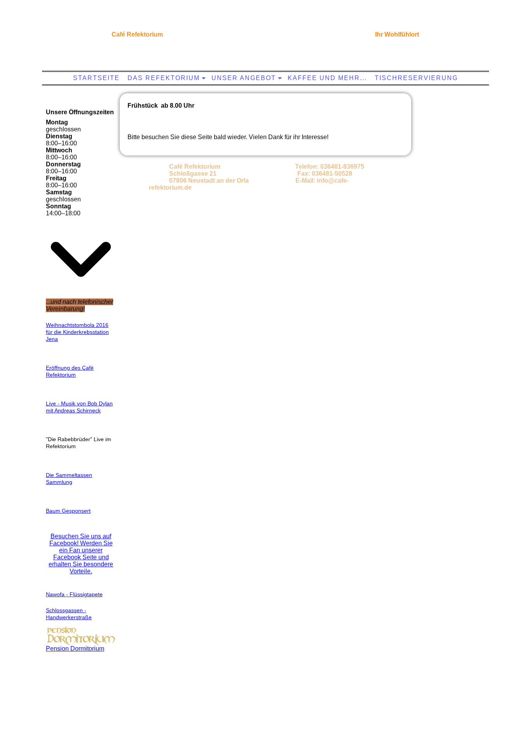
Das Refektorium (164, 78)
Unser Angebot (243, 78)
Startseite (96, 78)
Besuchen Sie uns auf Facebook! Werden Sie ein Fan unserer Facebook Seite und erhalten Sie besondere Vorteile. (81, 553)
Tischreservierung (416, 78)
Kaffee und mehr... (327, 78)
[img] (263, 33)
